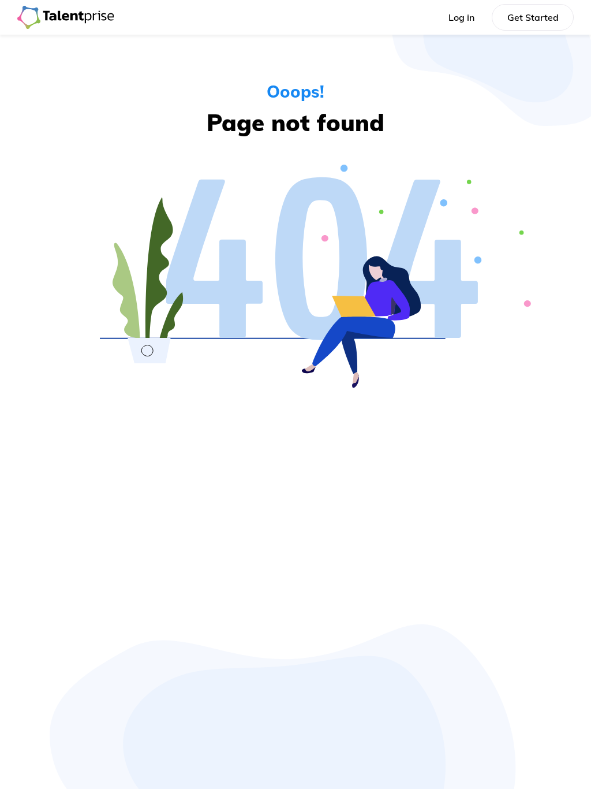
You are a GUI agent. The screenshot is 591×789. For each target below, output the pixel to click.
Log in (461, 17)
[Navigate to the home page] (65, 17)
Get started (533, 17)
